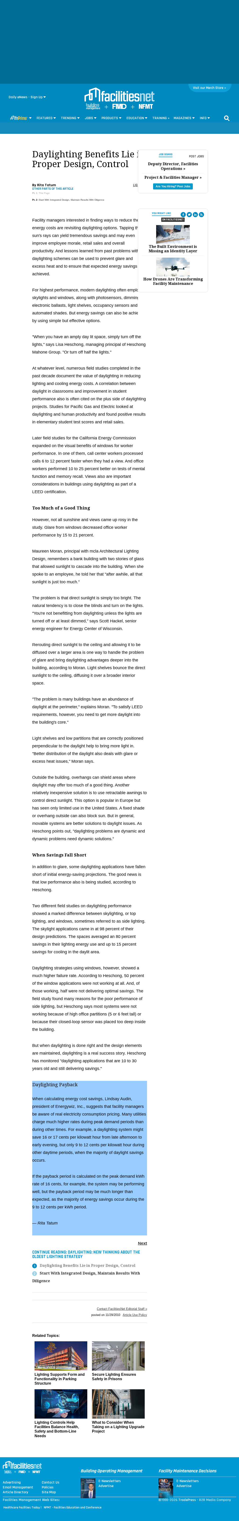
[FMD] (119, 107)
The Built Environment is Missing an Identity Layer (173, 248)
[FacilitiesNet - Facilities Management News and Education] (119, 95)
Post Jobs (196, 156)
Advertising (12, 1482)
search (227, 118)
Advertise (105, 1486)
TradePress (187, 1499)
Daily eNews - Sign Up (25, 97)
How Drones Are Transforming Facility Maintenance (173, 281)
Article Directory (15, 1492)
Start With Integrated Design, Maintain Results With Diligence (71, 200)
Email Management (18, 1487)
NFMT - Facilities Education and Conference (73, 1507)
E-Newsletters (109, 1481)
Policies (47, 1487)
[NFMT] (146, 107)
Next (142, 1243)
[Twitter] (189, 214)
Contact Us (50, 1482)
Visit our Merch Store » (209, 88)
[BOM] (93, 108)
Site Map (49, 1492)
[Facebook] (183, 214)
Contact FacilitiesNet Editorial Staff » (122, 1309)
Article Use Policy (135, 1315)
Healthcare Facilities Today (22, 1507)
